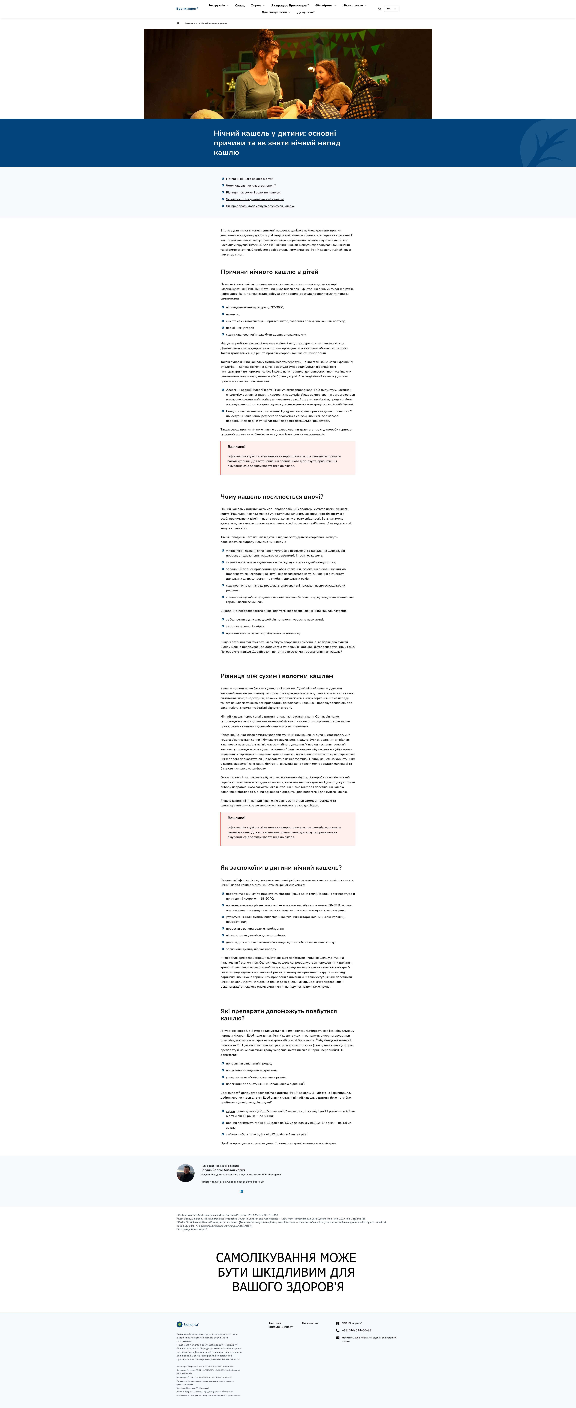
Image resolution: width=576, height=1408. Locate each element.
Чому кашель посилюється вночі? (251, 186)
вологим (289, 688)
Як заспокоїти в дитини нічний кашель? (255, 199)
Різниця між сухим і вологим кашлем (253, 192)
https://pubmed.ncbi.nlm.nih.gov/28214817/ (226, 1226)
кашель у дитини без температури (276, 362)
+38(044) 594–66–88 (356, 1330)
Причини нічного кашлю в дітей (249, 179)
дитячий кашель (275, 230)
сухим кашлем (236, 335)
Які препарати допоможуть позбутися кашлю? (260, 206)
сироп (230, 1111)
